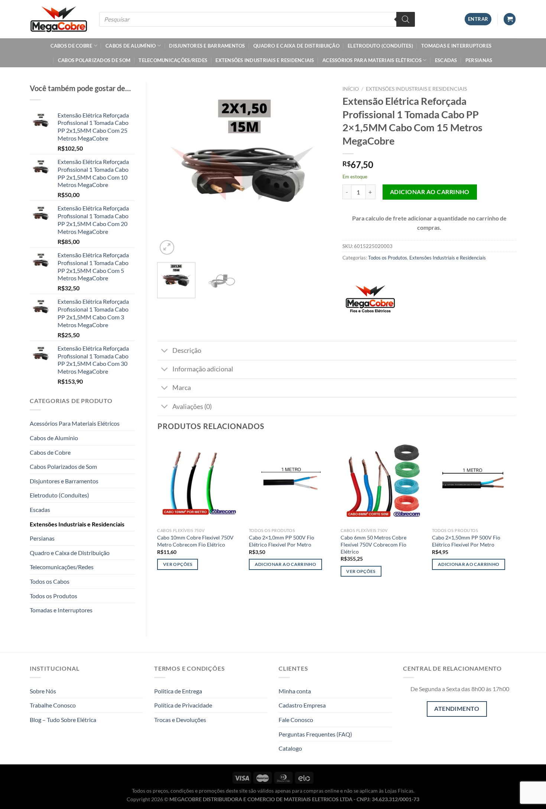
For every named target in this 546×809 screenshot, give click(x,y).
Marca (181, 387)
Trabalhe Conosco (53, 705)
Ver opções (177, 564)
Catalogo (290, 748)
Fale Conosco (296, 719)
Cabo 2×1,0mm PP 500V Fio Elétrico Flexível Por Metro (281, 541)
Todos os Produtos (53, 595)
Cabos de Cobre (71, 46)
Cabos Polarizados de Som (94, 60)
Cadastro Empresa (302, 705)
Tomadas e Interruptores (456, 46)
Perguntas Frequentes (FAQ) (315, 734)
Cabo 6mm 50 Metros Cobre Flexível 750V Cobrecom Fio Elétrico (373, 544)
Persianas (478, 60)
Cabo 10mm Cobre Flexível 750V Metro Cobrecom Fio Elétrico (195, 541)
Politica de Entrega (178, 690)
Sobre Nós (43, 690)
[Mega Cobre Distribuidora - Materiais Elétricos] (59, 19)
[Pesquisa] (405, 19)
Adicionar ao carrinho (429, 191)
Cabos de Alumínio (130, 46)
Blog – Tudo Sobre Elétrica (63, 719)
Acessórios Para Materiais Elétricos (372, 60)
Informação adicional (202, 369)
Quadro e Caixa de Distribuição (296, 46)
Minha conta (295, 690)
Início (350, 89)
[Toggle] (164, 351)
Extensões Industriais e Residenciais (264, 60)
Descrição (186, 350)
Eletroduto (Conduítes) (380, 46)
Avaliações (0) (192, 406)
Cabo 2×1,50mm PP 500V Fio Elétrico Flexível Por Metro (466, 541)
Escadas (446, 60)
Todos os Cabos (49, 581)
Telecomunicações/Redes (173, 60)
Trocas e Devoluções (180, 719)
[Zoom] (167, 247)
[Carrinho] (510, 19)
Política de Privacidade (183, 705)
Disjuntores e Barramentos (207, 46)
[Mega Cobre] (370, 302)
